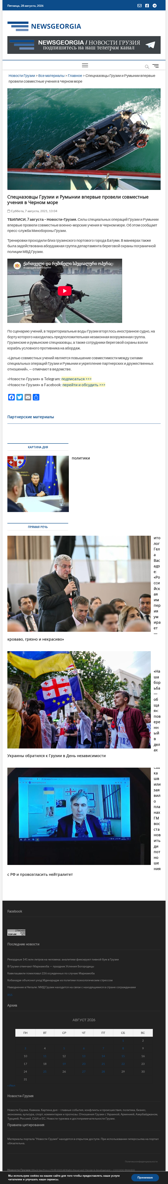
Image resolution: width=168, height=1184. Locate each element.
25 (45, 1071)
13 (83, 1056)
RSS (9, 995)
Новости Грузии (19, 1170)
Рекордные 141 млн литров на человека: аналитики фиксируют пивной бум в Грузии (63, 959)
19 (64, 1063)
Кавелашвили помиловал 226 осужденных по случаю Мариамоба (51, 973)
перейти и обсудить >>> (83, 384)
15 (123, 1056)
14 (103, 1056)
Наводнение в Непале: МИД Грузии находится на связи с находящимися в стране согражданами (71, 987)
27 (83, 1071)
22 (123, 1063)
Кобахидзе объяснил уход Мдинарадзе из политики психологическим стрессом (60, 980)
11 (45, 1056)
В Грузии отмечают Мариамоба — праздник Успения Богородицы (50, 966)
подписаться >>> (76, 379)
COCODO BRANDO (124, 1170)
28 (103, 1071)
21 (103, 1063)
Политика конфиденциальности (141, 1161)
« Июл (11, 1085)
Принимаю (145, 1178)
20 (83, 1063)
